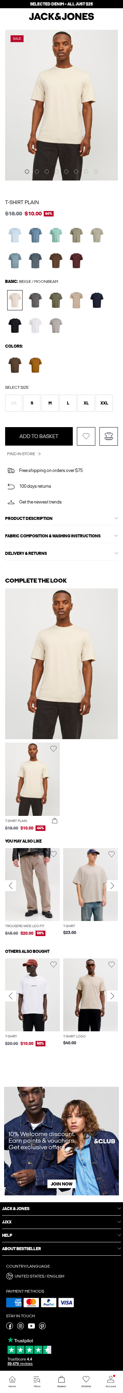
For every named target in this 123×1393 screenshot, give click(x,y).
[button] (13, 403)
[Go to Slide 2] (37, 172)
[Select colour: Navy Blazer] (97, 300)
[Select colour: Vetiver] (76, 235)
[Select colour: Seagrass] (97, 235)
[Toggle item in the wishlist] (86, 436)
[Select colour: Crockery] (76, 300)
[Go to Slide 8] (96, 172)
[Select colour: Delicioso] (15, 365)
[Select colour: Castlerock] (35, 300)
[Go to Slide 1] (27, 172)
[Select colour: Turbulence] (35, 260)
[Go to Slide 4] (57, 172)
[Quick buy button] (55, 821)
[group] (32, 892)
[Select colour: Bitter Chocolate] (76, 260)
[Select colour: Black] (15, 325)
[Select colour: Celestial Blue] (15, 235)
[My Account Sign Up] (61, 1141)
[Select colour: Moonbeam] (15, 300)
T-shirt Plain (22, 202)
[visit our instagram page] (20, 1328)
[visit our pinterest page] (42, 1328)
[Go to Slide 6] (76, 172)
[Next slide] (112, 885)
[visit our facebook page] (9, 1328)
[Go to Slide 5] (66, 172)
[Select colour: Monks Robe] (35, 365)
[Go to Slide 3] (47, 172)
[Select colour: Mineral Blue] (56, 235)
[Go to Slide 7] (86, 172)
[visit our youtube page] (31, 1328)
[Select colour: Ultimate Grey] (56, 325)
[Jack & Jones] (61, 19)
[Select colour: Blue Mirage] (35, 235)
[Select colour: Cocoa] (56, 260)
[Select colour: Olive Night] (56, 300)
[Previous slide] (10, 885)
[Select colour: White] (35, 325)
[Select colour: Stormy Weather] (15, 260)
